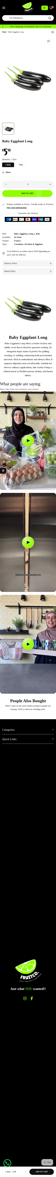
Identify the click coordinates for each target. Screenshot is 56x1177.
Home (4, 32)
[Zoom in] (48, 41)
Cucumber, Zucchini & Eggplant (28, 244)
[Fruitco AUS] (28, 7)
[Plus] (50, 184)
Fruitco (17, 241)
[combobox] (28, 18)
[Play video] (28, 441)
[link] (28, 308)
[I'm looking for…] (50, 18)
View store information (17, 208)
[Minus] (5, 184)
